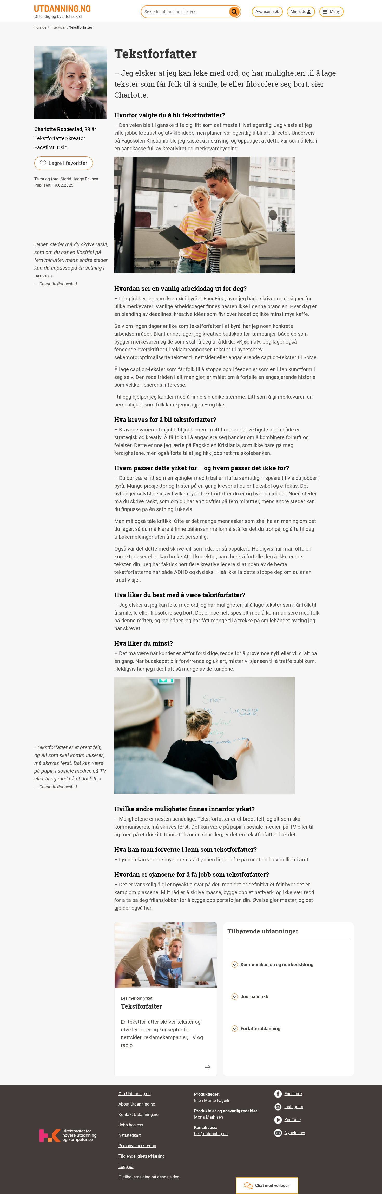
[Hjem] (84, 8)
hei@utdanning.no (211, 1133)
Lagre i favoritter (68, 163)
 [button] (191, 1084)
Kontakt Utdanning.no (138, 1114)
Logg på (126, 1166)
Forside (40, 27)
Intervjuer (58, 27)
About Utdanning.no (136, 1104)
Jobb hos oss (130, 1124)
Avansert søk (267, 11)
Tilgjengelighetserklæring (141, 1156)
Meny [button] (335, 11)
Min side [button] (298, 11)
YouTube (293, 1119)
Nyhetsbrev (295, 1132)
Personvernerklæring (137, 1145)
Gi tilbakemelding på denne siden (148, 1176)
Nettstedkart (129, 1135)
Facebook (293, 1093)
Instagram (294, 1106)
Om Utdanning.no (134, 1093)
